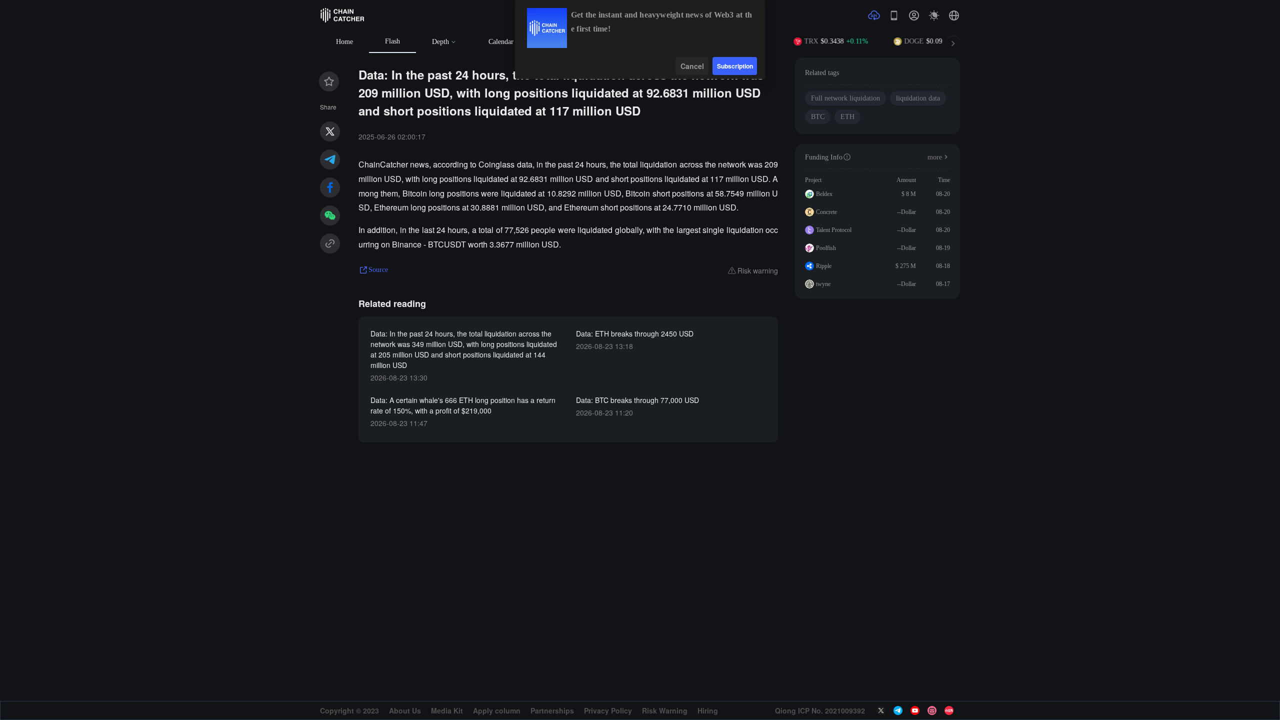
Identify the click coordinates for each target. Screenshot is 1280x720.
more (935, 157)
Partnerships (552, 711)
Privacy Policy (608, 711)
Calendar (501, 42)
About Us (405, 711)
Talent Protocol (834, 230)
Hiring (708, 711)
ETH (847, 116)
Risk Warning (665, 711)
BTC (817, 116)
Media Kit (447, 711)
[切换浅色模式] (934, 16)
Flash (392, 41)
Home (344, 42)
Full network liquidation (845, 98)
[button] (954, 15)
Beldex (824, 194)
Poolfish (826, 248)
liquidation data (918, 98)
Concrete (826, 212)
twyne (823, 284)
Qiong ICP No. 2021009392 (820, 711)
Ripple (824, 266)
